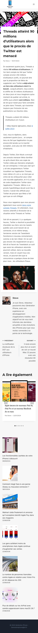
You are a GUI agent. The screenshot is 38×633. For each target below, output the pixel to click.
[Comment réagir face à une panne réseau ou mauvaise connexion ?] (19, 473)
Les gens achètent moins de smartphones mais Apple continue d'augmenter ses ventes (16, 546)
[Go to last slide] (6, 401)
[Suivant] (32, 401)
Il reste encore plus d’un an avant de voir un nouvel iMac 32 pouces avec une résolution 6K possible (28, 351)
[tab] (15, 425)
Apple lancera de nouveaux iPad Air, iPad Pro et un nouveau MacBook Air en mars (19, 408)
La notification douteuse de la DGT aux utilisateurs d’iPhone (8, 348)
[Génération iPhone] (10, 4)
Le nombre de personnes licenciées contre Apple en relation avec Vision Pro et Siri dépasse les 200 (18, 577)
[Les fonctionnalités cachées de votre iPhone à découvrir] (19, 445)
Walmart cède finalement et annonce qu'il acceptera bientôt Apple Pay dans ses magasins (18, 515)
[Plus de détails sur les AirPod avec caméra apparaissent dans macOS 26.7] (19, 595)
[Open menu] (34, 4)
